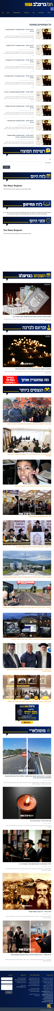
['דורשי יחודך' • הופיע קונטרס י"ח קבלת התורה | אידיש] (43, 34)
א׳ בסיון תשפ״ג (27, 33)
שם (50, 159)
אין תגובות (20, 33)
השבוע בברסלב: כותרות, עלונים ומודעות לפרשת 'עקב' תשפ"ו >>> (32, 317)
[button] (52, 9)
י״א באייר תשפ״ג (27, 49)
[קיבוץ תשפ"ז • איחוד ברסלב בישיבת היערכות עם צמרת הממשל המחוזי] (27, 937)
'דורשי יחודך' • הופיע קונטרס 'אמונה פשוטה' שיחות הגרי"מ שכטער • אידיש (20, 136)
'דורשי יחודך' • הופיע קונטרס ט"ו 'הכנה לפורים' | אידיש (19, 77)
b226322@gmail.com (21, 987)
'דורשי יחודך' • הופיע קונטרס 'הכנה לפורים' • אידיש (20, 122)
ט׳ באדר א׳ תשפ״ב (27, 139)
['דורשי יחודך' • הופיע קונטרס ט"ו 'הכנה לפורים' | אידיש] (43, 80)
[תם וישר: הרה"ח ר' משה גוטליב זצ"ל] (27, 803)
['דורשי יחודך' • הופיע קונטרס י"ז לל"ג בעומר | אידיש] (43, 50)
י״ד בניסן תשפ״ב (27, 94)
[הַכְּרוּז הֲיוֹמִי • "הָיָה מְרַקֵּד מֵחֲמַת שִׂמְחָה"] (27, 891)
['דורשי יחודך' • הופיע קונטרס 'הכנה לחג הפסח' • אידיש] (43, 110)
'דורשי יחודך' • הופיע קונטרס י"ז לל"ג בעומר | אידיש (20, 46)
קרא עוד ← (32, 55)
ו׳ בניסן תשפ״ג (27, 64)
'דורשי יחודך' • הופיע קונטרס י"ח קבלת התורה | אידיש (19, 30)
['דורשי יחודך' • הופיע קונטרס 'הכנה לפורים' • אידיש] (43, 125)
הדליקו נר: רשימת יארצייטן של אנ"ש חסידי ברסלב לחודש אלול (33, 369)
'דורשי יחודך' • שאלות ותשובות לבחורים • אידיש (19, 92)
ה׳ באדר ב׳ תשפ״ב (27, 125)
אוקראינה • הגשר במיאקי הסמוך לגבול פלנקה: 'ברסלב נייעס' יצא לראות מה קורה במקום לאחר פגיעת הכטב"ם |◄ (28, 777)
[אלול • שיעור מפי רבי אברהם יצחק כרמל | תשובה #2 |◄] (27, 846)
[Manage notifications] (50, 1007)
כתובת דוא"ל (48, 162)
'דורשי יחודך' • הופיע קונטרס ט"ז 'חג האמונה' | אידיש (19, 61)
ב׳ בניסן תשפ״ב (27, 110)
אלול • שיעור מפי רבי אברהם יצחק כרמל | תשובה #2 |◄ (35, 864)
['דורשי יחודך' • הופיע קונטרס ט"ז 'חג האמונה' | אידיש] (43, 64)
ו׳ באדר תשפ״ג (27, 80)
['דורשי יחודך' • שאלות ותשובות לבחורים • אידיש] (43, 96)
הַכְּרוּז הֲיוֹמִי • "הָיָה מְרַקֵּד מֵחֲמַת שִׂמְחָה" (39, 912)
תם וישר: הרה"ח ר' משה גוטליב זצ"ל (40, 821)
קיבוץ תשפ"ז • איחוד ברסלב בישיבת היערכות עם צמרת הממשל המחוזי (30, 955)
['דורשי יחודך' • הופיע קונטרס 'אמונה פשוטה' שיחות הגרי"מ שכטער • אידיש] (43, 140)
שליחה (6, 167)
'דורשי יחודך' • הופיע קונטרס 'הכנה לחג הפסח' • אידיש (19, 107)
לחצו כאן (49, 994)
